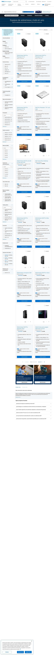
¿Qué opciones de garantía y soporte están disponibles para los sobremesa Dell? (31, 418)
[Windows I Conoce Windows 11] (28, 12)
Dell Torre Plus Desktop (41, 161)
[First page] (23, 362)
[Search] (11, 115)
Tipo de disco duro (6, 181)
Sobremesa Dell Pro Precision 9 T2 (22, 56)
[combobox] (20, 1)
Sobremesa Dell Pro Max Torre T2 (42, 218)
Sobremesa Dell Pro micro (42, 272)
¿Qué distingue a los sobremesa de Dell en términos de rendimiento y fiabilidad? (31, 406)
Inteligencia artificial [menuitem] (3, 5)
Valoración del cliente (7, 252)
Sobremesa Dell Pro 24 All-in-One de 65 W (24, 161)
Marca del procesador (7, 99)
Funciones (5, 225)
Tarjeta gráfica (5, 204)
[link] (39, 1)
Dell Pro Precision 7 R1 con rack (42, 108)
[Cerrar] (31, 641)
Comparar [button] (29, 33)
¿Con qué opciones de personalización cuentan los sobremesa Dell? (29, 415)
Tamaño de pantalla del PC (6, 92)
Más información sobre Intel (46, 12)
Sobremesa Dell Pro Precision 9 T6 (22, 108)
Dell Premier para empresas (47, 5)
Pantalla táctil (5, 243)
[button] (32, 1)
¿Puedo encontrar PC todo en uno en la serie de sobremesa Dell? (28, 412)
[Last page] (44, 362)
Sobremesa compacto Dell (24, 272)
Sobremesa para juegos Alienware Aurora (41, 327)
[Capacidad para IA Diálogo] (12, 81)
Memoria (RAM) (6, 145)
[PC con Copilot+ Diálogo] (12, 87)
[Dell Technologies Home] (6, 1)
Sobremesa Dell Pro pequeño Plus (22, 327)
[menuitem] (12, 5)
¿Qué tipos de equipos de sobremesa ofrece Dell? (25, 403)
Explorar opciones (24, 81)
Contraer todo (24, 387)
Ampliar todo (18, 387)
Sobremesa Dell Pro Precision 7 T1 (22, 218)
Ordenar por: (41, 29)
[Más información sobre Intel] (38, 11)
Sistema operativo (6, 130)
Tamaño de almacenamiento (6, 163)
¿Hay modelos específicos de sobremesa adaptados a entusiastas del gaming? (31, 409)
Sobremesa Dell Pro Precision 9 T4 (40, 56)
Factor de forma (6, 61)
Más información (24, 382)
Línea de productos (6, 38)
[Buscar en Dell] (26, 1)
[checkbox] (5, 43)
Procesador (5, 112)
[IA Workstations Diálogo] (12, 84)
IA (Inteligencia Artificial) (5, 78)
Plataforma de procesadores (5, 269)
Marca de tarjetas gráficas (6, 191)
